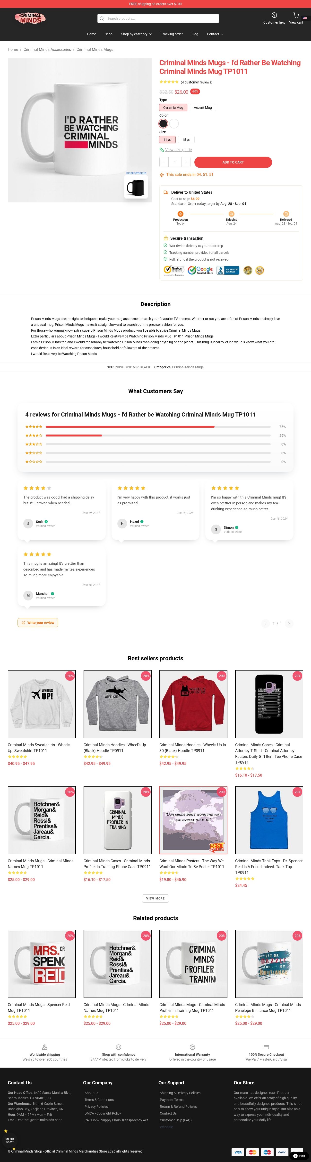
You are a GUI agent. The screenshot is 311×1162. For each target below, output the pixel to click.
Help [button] (302, 1156)
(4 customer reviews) (196, 82)
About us (91, 1093)
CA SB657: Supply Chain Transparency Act (116, 1120)
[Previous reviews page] (265, 623)
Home (13, 49)
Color (163, 115)
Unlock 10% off (10, 1140)
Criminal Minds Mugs (95, 49)
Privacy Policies (96, 1106)
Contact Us (168, 1113)
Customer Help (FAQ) (176, 1120)
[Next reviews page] (289, 623)
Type (163, 100)
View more (155, 898)
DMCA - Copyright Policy (103, 1113)
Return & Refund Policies (178, 1106)
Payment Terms (171, 1100)
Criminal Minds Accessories (47, 49)
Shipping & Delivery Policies (180, 1093)
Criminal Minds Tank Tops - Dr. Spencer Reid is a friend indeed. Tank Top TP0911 (268, 867)
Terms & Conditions (99, 1100)
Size (162, 132)
